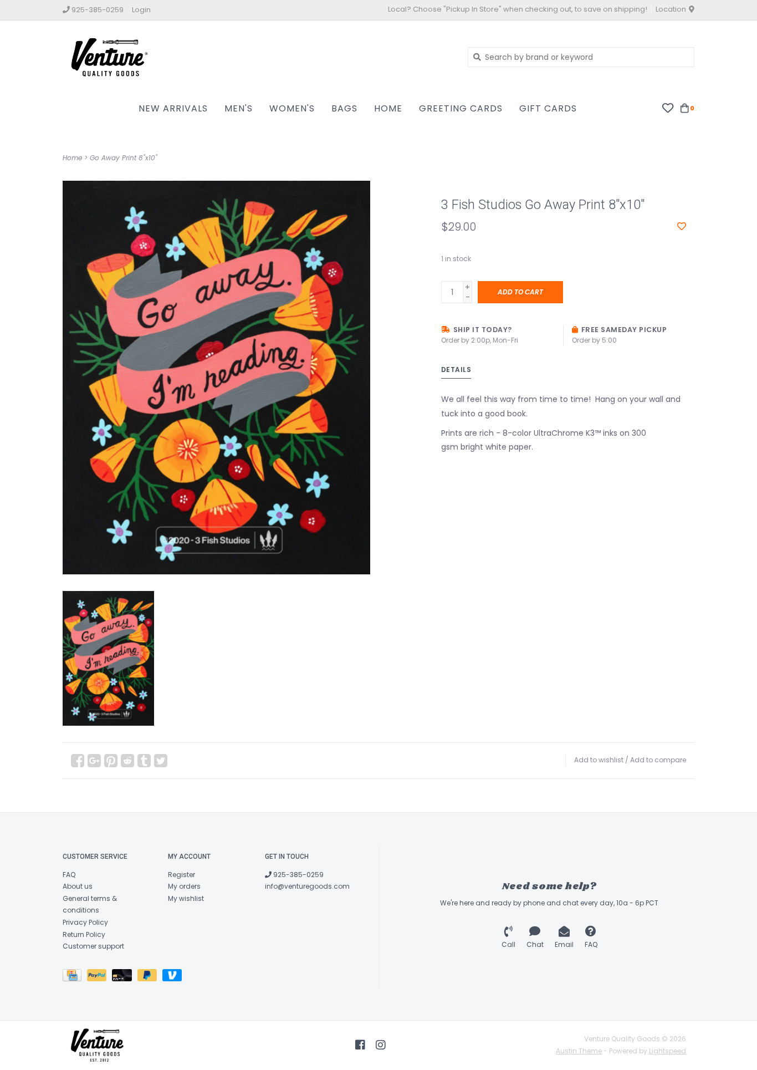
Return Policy (84, 934)
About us (78, 886)
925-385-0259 (298, 874)
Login (141, 9)
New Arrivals (173, 108)
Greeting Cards (461, 108)
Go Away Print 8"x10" (123, 157)
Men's (238, 108)
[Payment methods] (75, 977)
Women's (292, 108)
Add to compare (658, 760)
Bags (344, 108)
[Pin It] (110, 760)
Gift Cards (548, 108)
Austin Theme (579, 1051)
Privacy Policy (85, 922)
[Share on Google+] (94, 760)
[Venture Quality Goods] (257, 56)
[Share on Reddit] (127, 760)
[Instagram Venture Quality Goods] (380, 1045)
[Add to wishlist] (681, 226)
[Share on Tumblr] (144, 760)
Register (181, 874)
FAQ (69, 874)
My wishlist (186, 898)
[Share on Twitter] (160, 760)
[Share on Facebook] (77, 760)
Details (456, 369)
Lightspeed (667, 1051)
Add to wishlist (598, 760)
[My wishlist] (667, 107)
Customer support (93, 946)
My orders (184, 886)
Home (388, 108)
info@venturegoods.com (307, 886)
